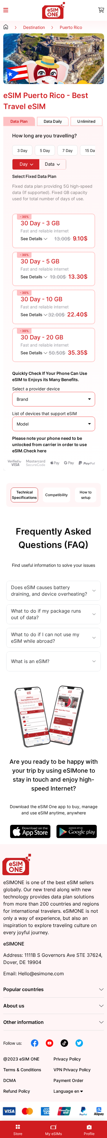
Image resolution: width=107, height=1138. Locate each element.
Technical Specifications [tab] (24, 495)
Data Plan (19, 121)
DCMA (9, 1080)
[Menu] (9, 10)
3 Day (22, 150)
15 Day (91, 150)
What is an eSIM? (30, 661)
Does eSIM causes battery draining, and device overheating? (49, 590)
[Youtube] (49, 1042)
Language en (67, 1091)
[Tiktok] (64, 1042)
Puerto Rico (71, 27)
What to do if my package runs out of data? (46, 614)
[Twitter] (79, 1042)
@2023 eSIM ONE (21, 1058)
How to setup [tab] (86, 495)
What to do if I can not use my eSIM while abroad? (45, 637)
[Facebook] (34, 1042)
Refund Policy (16, 1091)
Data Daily (53, 121)
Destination (34, 27)
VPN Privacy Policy (72, 1069)
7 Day (67, 150)
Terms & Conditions (22, 1069)
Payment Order (68, 1080)
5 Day (45, 150)
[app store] (30, 831)
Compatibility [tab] (56, 495)
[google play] (76, 831)
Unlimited (86, 121)
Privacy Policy (67, 1058)
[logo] (17, 864)
